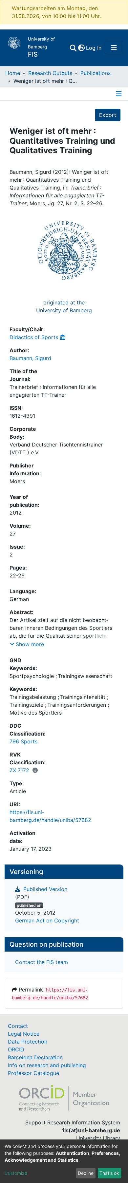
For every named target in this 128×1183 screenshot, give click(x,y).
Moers (17, 481)
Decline (86, 1173)
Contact (18, 1026)
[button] (81, 48)
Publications (95, 73)
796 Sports (23, 741)
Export (107, 115)
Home (12, 73)
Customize (16, 1173)
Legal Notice (23, 1033)
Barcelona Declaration (35, 1057)
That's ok (109, 1173)
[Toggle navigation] (114, 47)
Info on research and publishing (47, 1065)
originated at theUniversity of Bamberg (64, 306)
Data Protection (27, 1041)
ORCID (16, 1049)
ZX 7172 (19, 770)
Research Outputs (50, 73)
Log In (94, 48)
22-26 (17, 575)
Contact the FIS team (41, 962)
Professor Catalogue (33, 1073)
